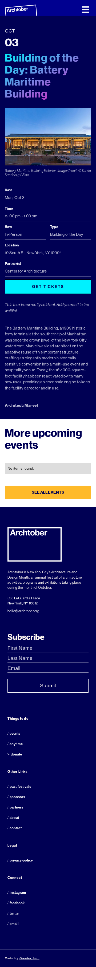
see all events (48, 492)
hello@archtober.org (23, 611)
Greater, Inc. (29, 958)
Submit (48, 685)
